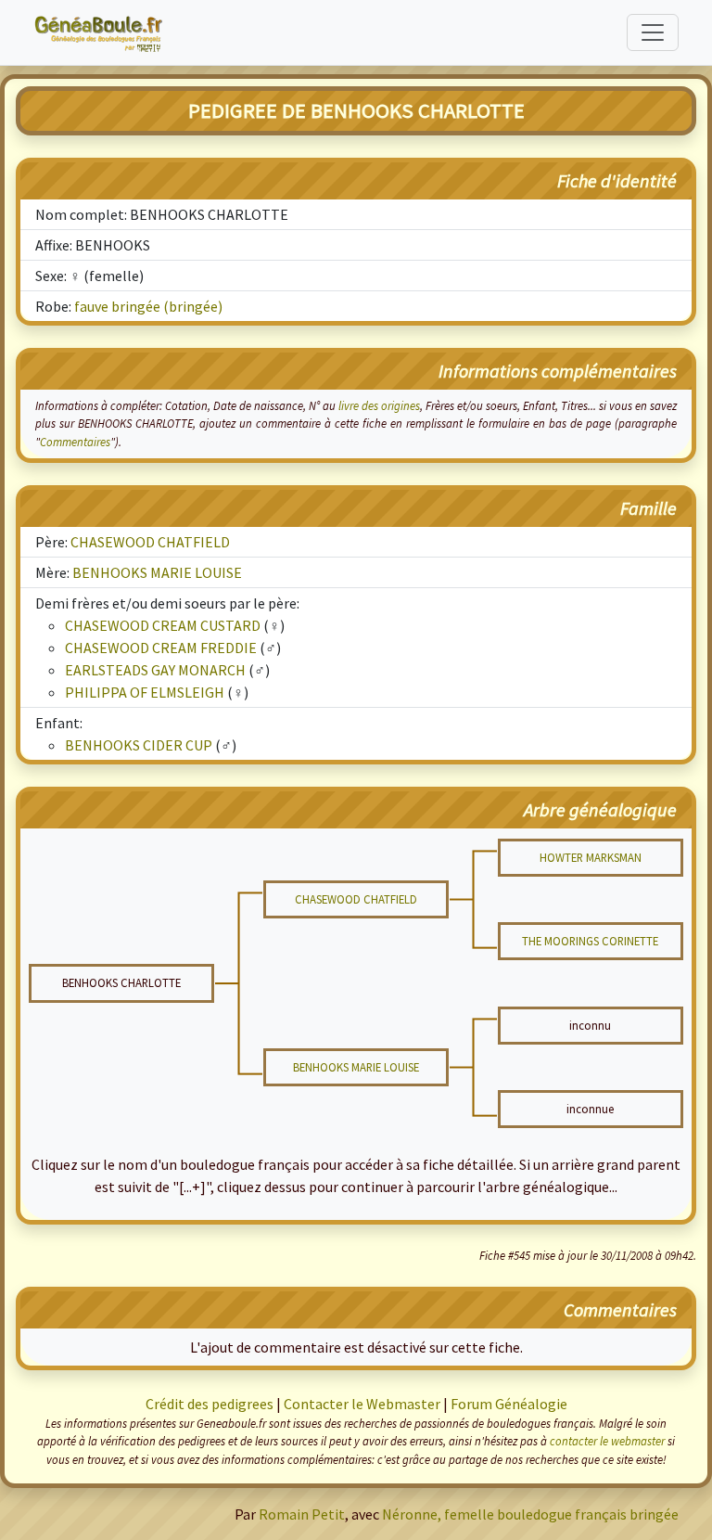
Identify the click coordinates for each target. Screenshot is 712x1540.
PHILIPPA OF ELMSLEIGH (144, 692)
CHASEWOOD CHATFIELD (150, 542)
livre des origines (379, 405)
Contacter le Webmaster (362, 1403)
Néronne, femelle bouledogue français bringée (530, 1514)
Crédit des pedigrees (209, 1403)
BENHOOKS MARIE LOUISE (157, 572)
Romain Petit (302, 1514)
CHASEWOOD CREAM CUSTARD (163, 625)
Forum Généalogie (509, 1403)
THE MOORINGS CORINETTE (590, 940)
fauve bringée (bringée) (148, 306)
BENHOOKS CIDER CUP (138, 745)
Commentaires (75, 441)
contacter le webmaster (607, 1440)
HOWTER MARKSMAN (591, 857)
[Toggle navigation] (653, 32)
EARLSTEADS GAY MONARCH (155, 670)
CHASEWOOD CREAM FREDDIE (161, 647)
